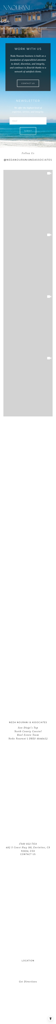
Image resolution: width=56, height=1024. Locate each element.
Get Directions (28, 981)
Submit (28, 131)
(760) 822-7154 (28, 843)
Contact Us (28, 83)
